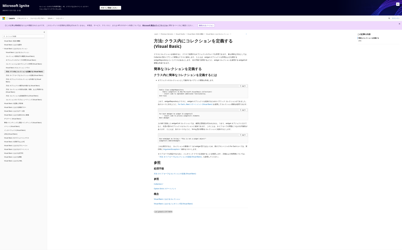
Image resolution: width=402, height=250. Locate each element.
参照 (359, 41)
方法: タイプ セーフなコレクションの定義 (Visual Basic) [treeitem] (24, 75)
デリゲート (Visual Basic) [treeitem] (12, 119)
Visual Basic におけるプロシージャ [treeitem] (16, 145)
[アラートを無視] (397, 4)
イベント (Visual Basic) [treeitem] (12, 126)
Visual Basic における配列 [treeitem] (13, 45)
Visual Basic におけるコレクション (217, 34)
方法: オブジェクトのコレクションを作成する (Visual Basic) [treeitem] (23, 80)
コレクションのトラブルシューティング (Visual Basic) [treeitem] (24, 100)
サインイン (395, 18)
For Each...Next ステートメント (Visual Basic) (195, 104)
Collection (158, 184)
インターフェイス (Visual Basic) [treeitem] (14, 130)
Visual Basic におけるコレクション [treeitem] (17, 52)
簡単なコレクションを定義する (368, 38)
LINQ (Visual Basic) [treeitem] (10, 134)
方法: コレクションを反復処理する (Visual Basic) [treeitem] (22, 96)
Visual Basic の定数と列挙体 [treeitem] (13, 103)
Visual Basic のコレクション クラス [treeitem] (18, 68)
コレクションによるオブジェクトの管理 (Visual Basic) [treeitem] (24, 64)
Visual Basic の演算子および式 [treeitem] (14, 142)
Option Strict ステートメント (165, 188)
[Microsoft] (4, 18)
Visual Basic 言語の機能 (195, 34)
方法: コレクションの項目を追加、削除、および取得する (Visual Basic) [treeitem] (24, 90)
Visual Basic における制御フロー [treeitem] (15, 107)
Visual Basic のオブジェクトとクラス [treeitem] (16, 138)
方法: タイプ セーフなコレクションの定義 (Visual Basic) (181, 157)
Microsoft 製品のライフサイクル (155, 25)
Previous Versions (167, 34)
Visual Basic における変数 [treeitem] (13, 157)
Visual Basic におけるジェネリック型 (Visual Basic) (173, 204)
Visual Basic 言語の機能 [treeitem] (12, 41)
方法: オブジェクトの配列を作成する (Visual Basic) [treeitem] (23, 86)
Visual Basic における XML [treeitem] (13, 161)
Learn (156, 34)
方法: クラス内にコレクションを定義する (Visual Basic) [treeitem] (24, 72)
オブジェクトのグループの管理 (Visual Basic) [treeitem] (21, 60)
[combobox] (23, 36)
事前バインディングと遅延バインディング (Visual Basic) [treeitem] (23, 123)
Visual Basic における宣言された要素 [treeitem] (16, 115)
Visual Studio (180, 34)
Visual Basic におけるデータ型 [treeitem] (14, 111)
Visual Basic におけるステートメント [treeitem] (16, 149)
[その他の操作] (246, 34)
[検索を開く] (389, 18)
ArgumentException (171, 149)
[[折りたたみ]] (44, 32)
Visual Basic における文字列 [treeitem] (13, 153)
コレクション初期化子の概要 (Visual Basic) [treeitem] (20, 56)
